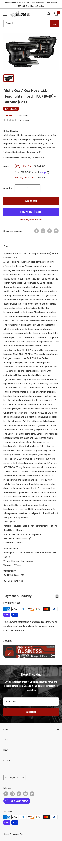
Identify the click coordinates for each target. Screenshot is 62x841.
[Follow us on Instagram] (12, 793)
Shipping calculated (24, 177)
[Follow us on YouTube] (25, 793)
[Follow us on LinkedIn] (32, 793)
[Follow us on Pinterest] (19, 793)
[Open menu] (5, 14)
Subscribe (31, 711)
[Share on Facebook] (36, 230)
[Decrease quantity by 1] (18, 188)
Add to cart (31, 200)
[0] (56, 14)
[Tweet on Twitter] (49, 230)
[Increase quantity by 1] (36, 188)
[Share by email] (56, 230)
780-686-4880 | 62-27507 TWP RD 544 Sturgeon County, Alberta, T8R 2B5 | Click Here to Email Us (31, 4)
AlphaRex (8, 115)
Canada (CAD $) (11, 778)
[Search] (54, 23)
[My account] (48, 14)
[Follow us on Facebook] (5, 793)
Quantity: (8, 188)
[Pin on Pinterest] (43, 230)
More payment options (31, 219)
